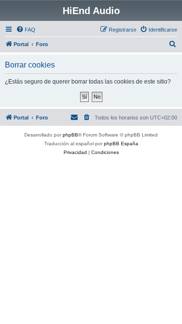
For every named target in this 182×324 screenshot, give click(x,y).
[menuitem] (25, 29)
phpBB (70, 134)
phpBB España (121, 143)
